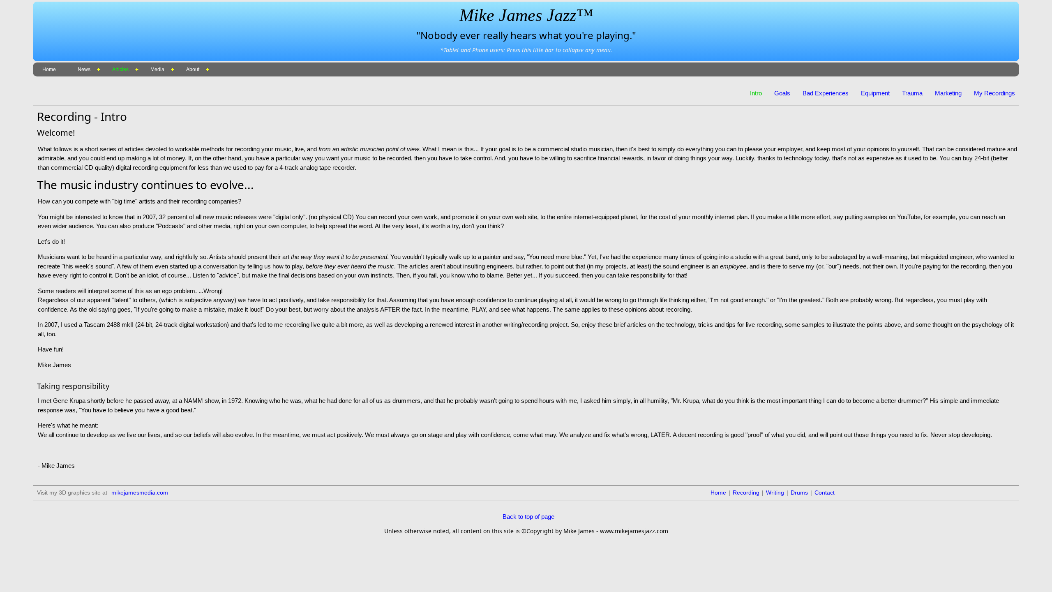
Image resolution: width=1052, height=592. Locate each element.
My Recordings (994, 93)
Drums (799, 492)
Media (157, 69)
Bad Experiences (826, 93)
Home (49, 69)
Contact (824, 492)
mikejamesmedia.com (139, 492)
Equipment (875, 93)
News (84, 69)
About (192, 69)
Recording (746, 492)
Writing (775, 492)
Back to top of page (528, 516)
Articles (120, 69)
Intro (756, 93)
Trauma (912, 93)
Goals (782, 93)
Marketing (948, 93)
